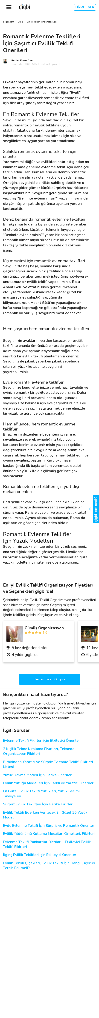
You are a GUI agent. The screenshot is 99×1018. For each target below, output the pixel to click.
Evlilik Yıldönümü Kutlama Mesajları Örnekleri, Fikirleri (49, 833)
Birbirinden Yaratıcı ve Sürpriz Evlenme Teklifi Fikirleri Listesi (48, 764)
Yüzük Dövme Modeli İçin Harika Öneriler (37, 775)
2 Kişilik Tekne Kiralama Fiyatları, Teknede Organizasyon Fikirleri (38, 751)
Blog (20, 21)
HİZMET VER (85, 7)
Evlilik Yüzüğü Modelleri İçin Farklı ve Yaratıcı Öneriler (48, 783)
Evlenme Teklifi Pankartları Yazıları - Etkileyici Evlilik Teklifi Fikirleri (47, 844)
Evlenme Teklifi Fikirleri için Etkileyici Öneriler (41, 740)
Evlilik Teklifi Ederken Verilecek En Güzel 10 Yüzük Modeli (45, 815)
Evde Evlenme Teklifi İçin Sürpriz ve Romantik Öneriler (48, 825)
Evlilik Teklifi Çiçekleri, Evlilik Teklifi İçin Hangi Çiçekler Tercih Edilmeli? (49, 865)
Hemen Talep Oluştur (49, 679)
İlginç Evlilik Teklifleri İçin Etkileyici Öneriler (39, 855)
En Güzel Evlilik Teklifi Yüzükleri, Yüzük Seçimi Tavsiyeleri (41, 793)
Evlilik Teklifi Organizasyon (42, 21)
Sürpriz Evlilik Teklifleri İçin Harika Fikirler (38, 804)
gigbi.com (8, 21)
